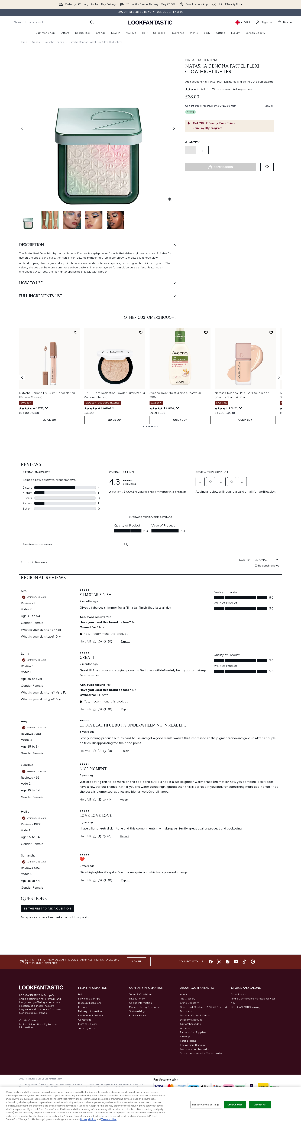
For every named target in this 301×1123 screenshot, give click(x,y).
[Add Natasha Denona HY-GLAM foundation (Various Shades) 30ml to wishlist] (271, 332)
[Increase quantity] (213, 150)
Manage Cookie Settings (205, 1104)
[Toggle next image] (174, 128)
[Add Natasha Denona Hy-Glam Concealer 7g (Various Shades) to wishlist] (75, 332)
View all (269, 105)
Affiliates (185, 1028)
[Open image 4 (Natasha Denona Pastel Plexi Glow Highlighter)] (93, 220)
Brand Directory (189, 1002)
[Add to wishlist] (267, 167)
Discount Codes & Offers (195, 1015)
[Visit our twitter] (219, 961)
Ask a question (242, 89)
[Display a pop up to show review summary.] (46, 408)
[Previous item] (22, 377)
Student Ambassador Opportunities (201, 1053)
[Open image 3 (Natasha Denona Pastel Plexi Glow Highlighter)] (72, 220)
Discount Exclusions (90, 1002)
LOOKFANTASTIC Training (245, 1007)
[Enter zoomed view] (170, 199)
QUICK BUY (50, 419)
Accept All (260, 1104)
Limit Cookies (235, 1104)
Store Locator (239, 994)
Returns (82, 1007)
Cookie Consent (28, 1020)
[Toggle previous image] (22, 128)
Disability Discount (191, 1019)
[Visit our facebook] (210, 961)
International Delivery (90, 1015)
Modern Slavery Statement (145, 1007)
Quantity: (192, 142)
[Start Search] (92, 22)
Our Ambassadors (191, 1023)
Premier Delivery (87, 1023)
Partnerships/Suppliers (193, 1032)
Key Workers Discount (193, 1045)
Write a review (221, 89)
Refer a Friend (188, 1040)
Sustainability (137, 1011)
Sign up (136, 961)
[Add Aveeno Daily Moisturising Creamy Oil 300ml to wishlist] (206, 332)
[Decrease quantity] (190, 150)
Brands (35, 42)
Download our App (89, 998)
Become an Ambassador (194, 1049)
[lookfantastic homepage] (150, 22)
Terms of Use (108, 1119)
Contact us (84, 1019)
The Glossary (187, 998)
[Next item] (279, 377)
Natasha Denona (54, 42)
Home (23, 42)
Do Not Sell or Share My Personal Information (38, 1026)
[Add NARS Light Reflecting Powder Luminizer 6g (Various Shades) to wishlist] (141, 332)
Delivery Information (90, 1011)
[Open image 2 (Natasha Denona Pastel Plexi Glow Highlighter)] (50, 220)
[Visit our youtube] (236, 961)
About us (185, 994)
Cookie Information (140, 1002)
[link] (264, 22)
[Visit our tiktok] (244, 961)
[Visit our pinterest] (253, 961)
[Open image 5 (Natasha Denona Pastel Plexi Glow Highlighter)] (115, 220)
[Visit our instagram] (227, 961)
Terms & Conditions (140, 994)
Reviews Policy (137, 1015)
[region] (150, 1105)
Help (81, 994)
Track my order (87, 1028)
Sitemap (185, 1036)
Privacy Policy (137, 998)
